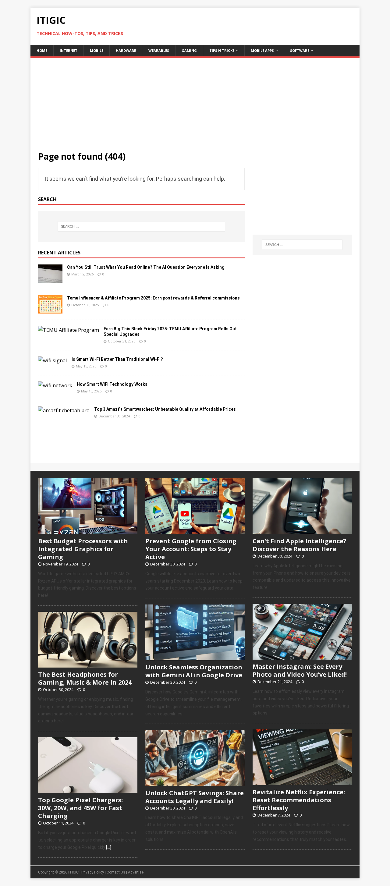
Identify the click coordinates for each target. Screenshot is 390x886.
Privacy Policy (92, 872)
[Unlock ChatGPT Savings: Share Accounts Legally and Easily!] (195, 782)
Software (299, 50)
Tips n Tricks (222, 50)
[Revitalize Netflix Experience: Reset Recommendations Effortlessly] (302, 782)
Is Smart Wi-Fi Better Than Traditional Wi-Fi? (117, 359)
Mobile (96, 50)
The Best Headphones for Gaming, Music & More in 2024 (85, 678)
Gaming (189, 50)
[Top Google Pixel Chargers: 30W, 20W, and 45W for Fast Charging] (87, 790)
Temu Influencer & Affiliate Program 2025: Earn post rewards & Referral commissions (153, 298)
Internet (68, 50)
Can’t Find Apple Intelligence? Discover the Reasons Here (299, 545)
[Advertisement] (195, 100)
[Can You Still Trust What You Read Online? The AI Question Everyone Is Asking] (50, 278)
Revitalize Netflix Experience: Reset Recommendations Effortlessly (299, 800)
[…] (108, 847)
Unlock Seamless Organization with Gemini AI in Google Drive (193, 671)
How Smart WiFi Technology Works (112, 384)
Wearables (158, 50)
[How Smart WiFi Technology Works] (55, 385)
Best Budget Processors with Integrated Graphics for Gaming (83, 549)
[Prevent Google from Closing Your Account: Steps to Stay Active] (195, 530)
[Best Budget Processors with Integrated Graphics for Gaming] (87, 530)
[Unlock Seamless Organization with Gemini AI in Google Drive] (195, 657)
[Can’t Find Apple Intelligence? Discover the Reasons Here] (302, 530)
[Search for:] (141, 226)
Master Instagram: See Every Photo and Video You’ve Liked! (300, 670)
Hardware (126, 50)
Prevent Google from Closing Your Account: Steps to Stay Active (190, 549)
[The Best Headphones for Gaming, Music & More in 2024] (87, 664)
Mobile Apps (262, 50)
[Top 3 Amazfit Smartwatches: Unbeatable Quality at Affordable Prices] (64, 410)
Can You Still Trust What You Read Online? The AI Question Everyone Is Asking (146, 267)
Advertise (136, 872)
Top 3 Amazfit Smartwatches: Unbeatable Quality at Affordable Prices (165, 409)
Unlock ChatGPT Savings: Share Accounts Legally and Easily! (194, 797)
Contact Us (116, 872)
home (42, 50)
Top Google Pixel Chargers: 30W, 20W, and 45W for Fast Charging (80, 808)
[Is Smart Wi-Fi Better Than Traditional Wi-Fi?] (52, 360)
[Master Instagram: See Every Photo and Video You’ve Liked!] (302, 656)
